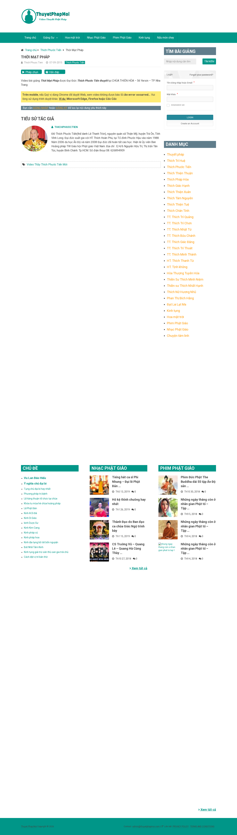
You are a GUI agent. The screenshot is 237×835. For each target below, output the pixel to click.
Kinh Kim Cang (32, 527)
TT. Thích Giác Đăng (180, 242)
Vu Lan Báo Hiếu (35, 478)
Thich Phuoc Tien (33, 62)
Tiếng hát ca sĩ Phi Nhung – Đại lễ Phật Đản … (126, 481)
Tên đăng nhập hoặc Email (179, 83)
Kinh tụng (144, 37)
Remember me (178, 105)
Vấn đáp (54, 72)
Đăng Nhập (41, 108)
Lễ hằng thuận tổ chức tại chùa (40, 498)
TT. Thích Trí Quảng (180, 217)
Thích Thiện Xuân (179, 192)
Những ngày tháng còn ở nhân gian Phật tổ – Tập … (198, 504)
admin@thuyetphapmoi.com (146, 826)
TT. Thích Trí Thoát (179, 248)
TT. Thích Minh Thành (181, 254)
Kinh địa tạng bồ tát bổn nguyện (41, 542)
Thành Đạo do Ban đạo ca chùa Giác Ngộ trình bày (128, 526)
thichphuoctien (66, 127)
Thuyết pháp (175, 154)
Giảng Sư (48, 37)
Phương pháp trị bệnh (35, 493)
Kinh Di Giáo (30, 518)
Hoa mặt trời (72, 37)
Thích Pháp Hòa (178, 179)
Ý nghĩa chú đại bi (35, 483)
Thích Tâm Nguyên (180, 198)
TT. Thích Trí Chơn (179, 223)
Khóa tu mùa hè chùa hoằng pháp (42, 503)
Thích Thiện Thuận (180, 173)
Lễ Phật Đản (30, 508)
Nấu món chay (165, 37)
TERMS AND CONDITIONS (202, 826)
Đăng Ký (61, 108)
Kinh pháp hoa (31, 537)
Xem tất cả (139, 568)
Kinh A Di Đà (30, 513)
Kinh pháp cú (31, 532)
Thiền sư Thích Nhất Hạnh (185, 285)
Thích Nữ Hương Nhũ (181, 292)
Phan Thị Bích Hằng (180, 298)
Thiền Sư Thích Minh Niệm (185, 279)
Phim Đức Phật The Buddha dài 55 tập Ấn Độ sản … (198, 481)
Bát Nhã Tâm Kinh (33, 547)
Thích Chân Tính (178, 210)
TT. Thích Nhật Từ (179, 229)
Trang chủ (30, 37)
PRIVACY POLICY (181, 826)
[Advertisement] (190, 397)
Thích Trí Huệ (176, 160)
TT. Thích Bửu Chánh (181, 235)
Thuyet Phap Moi (29, 826)
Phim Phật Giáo (122, 37)
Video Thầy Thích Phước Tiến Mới (47, 164)
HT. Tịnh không (177, 267)
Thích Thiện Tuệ (178, 204)
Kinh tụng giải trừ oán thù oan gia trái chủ (46, 552)
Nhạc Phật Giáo (96, 37)
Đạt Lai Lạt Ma (176, 304)
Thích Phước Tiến (50, 50)
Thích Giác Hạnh (178, 185)
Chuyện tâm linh (178, 335)
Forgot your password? (201, 74)
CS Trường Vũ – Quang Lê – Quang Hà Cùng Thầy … (128, 548)
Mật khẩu (171, 94)
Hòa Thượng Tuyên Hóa (183, 273)
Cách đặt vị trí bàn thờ (36, 557)
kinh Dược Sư (31, 522)
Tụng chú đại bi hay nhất (37, 488)
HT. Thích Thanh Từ (180, 260)
